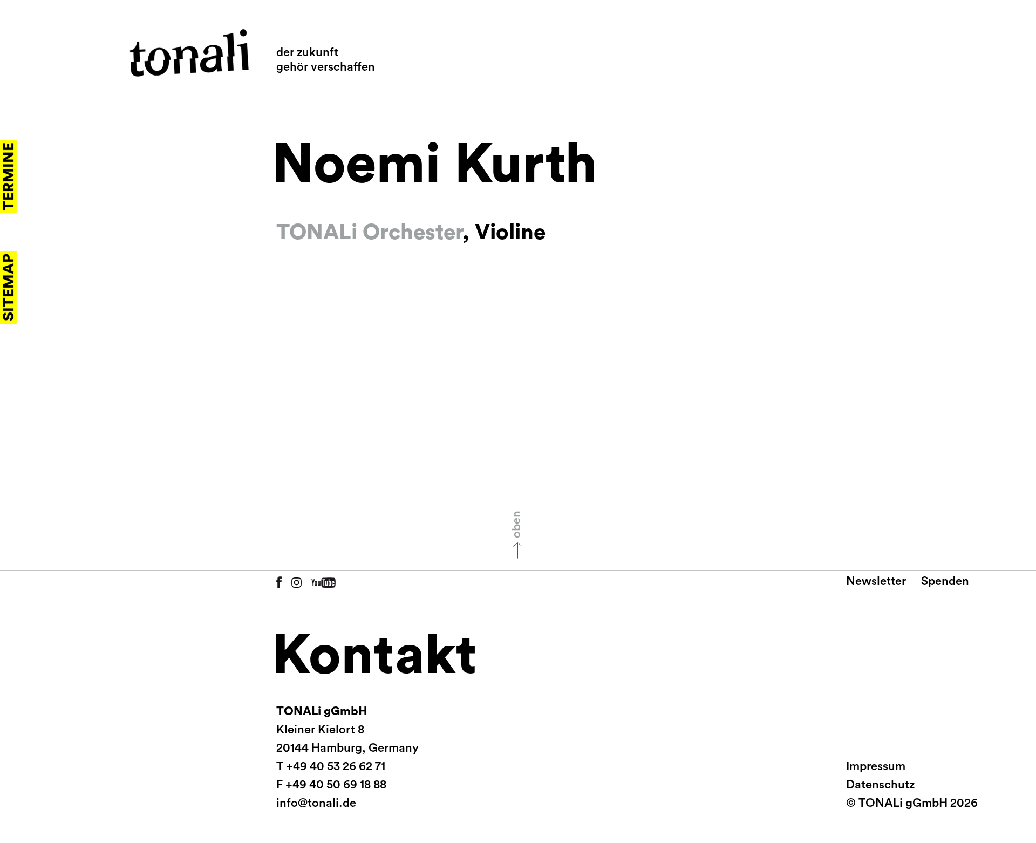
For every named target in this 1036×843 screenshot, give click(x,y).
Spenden (945, 581)
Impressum (875, 766)
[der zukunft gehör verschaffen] (189, 53)
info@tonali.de (316, 803)
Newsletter (876, 581)
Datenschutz (880, 785)
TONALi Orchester (369, 232)
